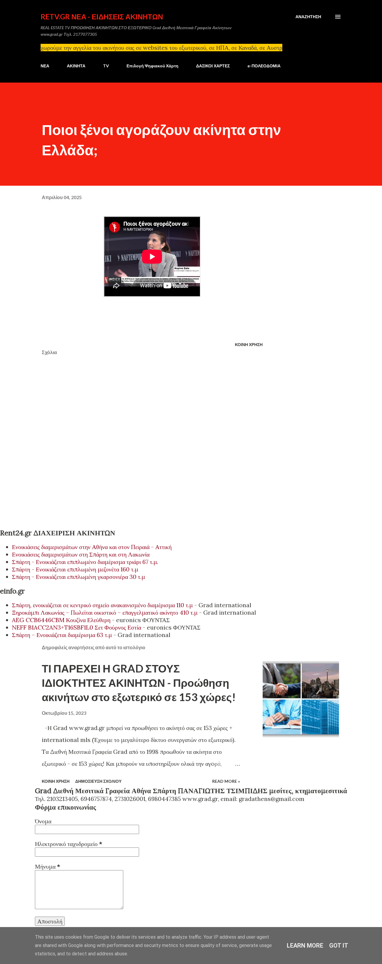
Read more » (226, 781)
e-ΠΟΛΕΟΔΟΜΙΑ (264, 65)
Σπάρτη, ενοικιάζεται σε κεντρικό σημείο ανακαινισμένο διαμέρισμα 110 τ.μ (102, 605)
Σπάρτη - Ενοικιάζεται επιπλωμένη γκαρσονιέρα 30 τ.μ (78, 576)
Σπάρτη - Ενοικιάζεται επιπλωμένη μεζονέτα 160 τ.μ (75, 569)
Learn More (305, 945)
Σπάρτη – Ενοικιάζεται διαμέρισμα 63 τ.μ (62, 634)
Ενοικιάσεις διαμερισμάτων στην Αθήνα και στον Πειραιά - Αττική (92, 547)
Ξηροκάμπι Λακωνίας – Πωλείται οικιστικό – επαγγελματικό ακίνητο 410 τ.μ (105, 612)
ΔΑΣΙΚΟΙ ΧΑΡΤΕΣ (213, 65)
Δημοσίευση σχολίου (98, 781)
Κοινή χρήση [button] (249, 344)
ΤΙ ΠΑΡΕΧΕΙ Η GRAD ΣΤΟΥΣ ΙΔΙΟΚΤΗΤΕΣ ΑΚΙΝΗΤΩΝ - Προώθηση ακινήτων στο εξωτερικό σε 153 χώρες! (139, 682)
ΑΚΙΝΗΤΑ (76, 65)
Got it (338, 945)
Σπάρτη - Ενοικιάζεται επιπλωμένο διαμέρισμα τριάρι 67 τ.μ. (85, 561)
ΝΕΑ (45, 65)
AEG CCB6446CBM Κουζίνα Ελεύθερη (61, 620)
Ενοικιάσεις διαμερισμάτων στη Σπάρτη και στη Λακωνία (81, 554)
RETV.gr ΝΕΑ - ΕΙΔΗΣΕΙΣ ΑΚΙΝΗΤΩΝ (102, 16)
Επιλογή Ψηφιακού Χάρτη (152, 65)
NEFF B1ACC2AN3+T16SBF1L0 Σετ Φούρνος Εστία (76, 627)
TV (106, 65)
